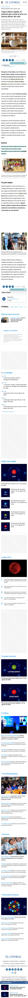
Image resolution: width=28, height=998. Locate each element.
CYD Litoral (6, 963)
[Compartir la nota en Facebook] (3, 60)
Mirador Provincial (20, 963)
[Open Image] (3, 34)
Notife (18, 966)
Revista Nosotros (14, 961)
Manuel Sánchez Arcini (17, 79)
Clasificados (22, 961)
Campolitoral (6, 961)
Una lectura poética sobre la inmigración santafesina (11, 378)
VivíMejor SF (4, 966)
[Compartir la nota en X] (6, 60)
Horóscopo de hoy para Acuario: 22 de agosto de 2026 (14, 406)
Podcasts (12, 963)
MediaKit (25, 981)
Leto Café (10, 81)
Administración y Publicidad (13, 979)
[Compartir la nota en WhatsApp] (9, 60)
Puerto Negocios (12, 966)
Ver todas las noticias (7, 411)
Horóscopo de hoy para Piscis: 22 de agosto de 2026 (14, 399)
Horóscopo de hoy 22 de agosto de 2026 (13, 393)
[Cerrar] (25, 63)
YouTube (24, 151)
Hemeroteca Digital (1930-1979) (10, 977)
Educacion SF (23, 966)
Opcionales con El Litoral (15, 981)
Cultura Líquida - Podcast (16, 307)
